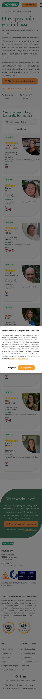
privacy (12, 358)
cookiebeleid (23, 358)
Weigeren (11, 368)
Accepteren (26, 368)
